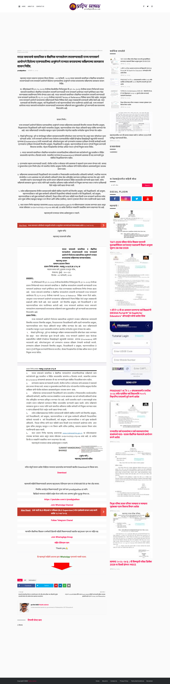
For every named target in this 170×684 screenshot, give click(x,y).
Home (23, 6)
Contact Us (40, 6)
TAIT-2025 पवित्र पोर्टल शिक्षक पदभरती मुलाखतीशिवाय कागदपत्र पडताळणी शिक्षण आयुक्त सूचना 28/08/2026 (135, 60)
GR (25, 580)
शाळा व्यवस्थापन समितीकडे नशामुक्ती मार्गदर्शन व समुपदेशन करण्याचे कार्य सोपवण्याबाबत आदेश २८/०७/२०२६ (61, 225)
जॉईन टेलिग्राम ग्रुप (61, 542)
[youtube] (148, 198)
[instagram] (151, 6)
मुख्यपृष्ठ (19, 50)
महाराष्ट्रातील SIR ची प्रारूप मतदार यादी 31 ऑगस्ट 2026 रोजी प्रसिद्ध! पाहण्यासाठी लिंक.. (130, 136)
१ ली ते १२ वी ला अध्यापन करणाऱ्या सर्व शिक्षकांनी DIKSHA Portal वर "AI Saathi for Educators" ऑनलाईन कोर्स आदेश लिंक (136, 70)
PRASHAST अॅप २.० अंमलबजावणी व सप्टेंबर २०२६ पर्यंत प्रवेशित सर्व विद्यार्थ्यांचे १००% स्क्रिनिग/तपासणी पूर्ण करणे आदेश (136, 82)
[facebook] (143, 6)
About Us (31, 6)
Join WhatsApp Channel (62, 505)
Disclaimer (149, 681)
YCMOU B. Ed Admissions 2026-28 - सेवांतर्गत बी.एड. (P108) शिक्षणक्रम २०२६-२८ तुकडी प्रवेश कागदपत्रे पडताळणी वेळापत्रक (136, 93)
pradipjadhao (21, 70)
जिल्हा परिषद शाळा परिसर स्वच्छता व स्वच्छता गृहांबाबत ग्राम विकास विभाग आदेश (136, 103)
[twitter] (147, 6)
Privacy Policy (124, 681)
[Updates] (131, 122)
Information (26, 50)
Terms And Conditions (137, 681)
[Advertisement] (85, 30)
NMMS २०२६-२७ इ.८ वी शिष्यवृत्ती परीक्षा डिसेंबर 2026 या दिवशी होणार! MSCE (131, 563)
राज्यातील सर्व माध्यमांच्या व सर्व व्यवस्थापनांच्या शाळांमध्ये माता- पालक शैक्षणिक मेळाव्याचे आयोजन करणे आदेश (131, 434)
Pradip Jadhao (32, 681)
